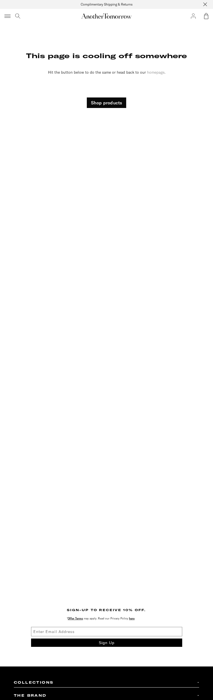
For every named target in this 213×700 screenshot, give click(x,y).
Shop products (106, 102)
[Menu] (7, 16)
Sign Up (107, 642)
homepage (155, 72)
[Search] (17, 16)
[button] (206, 16)
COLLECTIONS (34, 682)
